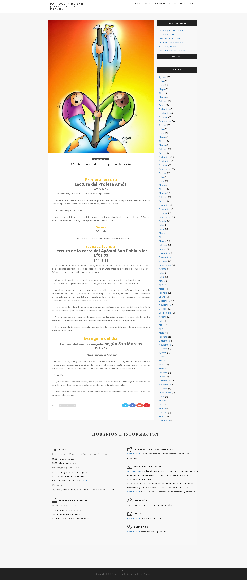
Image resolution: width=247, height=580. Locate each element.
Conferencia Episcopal (171, 42)
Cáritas (173, 4)
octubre (163, 117)
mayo (162, 89)
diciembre (164, 109)
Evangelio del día (101, 159)
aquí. (85, 480)
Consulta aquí (133, 454)
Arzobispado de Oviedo (171, 30)
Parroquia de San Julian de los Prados (67, 6)
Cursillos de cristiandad (172, 50)
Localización (186, 4)
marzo (162, 97)
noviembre (165, 113)
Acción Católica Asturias (172, 38)
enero (162, 105)
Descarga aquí (134, 471)
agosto (163, 77)
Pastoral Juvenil (167, 46)
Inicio (138, 4)
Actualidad (160, 4)
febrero (163, 101)
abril (161, 93)
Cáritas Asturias (167, 34)
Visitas (147, 4)
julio (161, 81)
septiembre (165, 121)
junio (162, 85)
